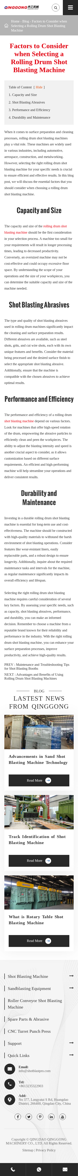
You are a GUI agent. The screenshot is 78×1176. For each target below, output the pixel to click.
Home (15, 21)
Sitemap (27, 1150)
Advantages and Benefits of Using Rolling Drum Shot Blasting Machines (33, 676)
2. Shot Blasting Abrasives (27, 102)
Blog (25, 21)
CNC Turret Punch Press (29, 1031)
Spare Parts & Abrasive (28, 1019)
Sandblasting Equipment (29, 988)
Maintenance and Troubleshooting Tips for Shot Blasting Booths (36, 666)
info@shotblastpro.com (34, 1071)
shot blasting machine (19, 421)
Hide (39, 87)
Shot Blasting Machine (28, 976)
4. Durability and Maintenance (29, 117)
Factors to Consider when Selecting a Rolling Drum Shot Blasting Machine (39, 25)
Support (15, 1043)
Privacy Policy (46, 1150)
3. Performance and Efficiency (29, 110)
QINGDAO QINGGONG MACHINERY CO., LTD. (36, 1141)
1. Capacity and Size (23, 95)
